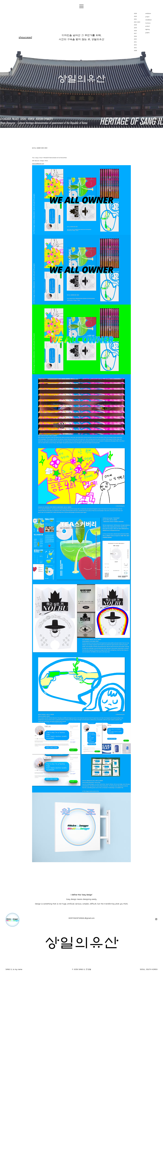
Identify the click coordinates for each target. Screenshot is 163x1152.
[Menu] (81, 6)
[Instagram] (156, 919)
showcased (25, 37)
